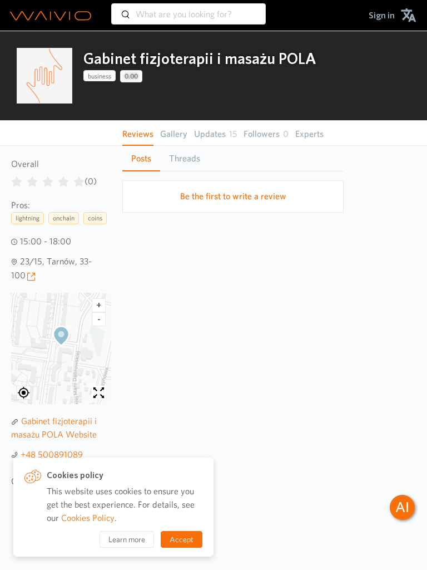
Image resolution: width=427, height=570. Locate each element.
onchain (64, 218)
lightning (27, 218)
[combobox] (188, 9)
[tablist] (233, 158)
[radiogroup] (48, 179)
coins (95, 218)
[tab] (141, 158)
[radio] (16, 179)
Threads (184, 158)
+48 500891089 (52, 454)
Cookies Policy (88, 518)
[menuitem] (381, 15)
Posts (141, 158)
